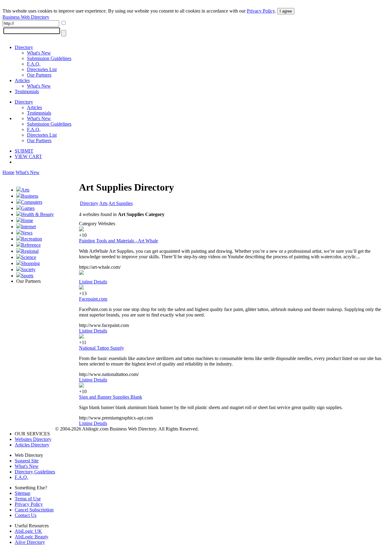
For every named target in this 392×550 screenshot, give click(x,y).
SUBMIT (24, 151)
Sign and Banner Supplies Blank (110, 397)
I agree (286, 11)
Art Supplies (120, 203)
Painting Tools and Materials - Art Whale (118, 240)
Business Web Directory (25, 17)
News (26, 232)
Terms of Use (28, 498)
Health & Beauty (37, 214)
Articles (22, 80)
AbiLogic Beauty (31, 536)
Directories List (42, 69)
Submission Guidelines (49, 58)
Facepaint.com (93, 299)
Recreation (31, 238)
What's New (39, 52)
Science (28, 257)
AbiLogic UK (28, 531)
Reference (31, 245)
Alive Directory (30, 542)
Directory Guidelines (35, 471)
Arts (25, 189)
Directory (24, 47)
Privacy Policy (261, 10)
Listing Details (93, 281)
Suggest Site (27, 460)
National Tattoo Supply (101, 348)
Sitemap (22, 493)
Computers (31, 202)
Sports (27, 275)
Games (28, 208)
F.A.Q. (33, 63)
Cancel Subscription (34, 509)
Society (28, 269)
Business (29, 196)
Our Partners (39, 75)
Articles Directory (32, 444)
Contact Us (25, 515)
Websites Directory (33, 439)
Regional (30, 251)
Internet (28, 226)
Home (8, 172)
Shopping (30, 263)
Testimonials (27, 91)
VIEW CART (28, 156)
